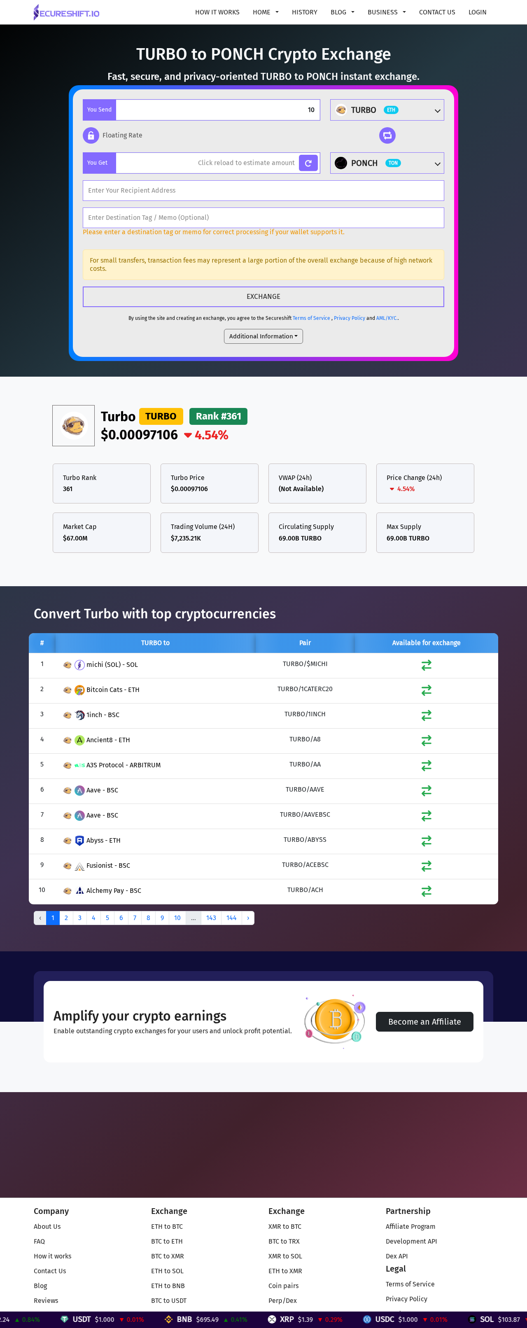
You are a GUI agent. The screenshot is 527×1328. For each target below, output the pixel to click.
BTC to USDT (169, 1301)
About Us (47, 1226)
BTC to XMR (167, 1256)
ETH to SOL (167, 1271)
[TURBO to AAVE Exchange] (426, 793)
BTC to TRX (284, 1241)
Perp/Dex (282, 1301)
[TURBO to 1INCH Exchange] (426, 717)
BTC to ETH (167, 1241)
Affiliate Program (411, 1226)
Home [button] (262, 12)
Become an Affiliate (424, 1022)
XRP (262, 1319)
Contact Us (437, 12)
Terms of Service (311, 318)
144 (231, 918)
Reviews (46, 1301)
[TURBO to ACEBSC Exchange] (426, 868)
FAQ (39, 1241)
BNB (159, 1319)
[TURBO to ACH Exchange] (426, 893)
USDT (57, 1319)
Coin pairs (283, 1286)
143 (211, 918)
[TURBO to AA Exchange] (426, 767)
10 (177, 918)
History (304, 12)
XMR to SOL (285, 1256)
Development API (411, 1241)
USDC (359, 1319)
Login (478, 12)
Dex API (397, 1256)
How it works (217, 12)
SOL (462, 1319)
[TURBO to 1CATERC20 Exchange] (426, 692)
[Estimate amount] (308, 163)
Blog (40, 1286)
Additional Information (261, 336)
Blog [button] (339, 12)
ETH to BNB (168, 1286)
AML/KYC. (387, 318)
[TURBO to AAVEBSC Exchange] (426, 818)
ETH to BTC (167, 1226)
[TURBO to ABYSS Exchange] (426, 843)
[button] (112, 135)
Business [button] (383, 12)
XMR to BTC (284, 1226)
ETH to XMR (285, 1271)
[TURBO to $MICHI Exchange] (426, 667)
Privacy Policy (349, 318)
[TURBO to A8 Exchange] (426, 742)
